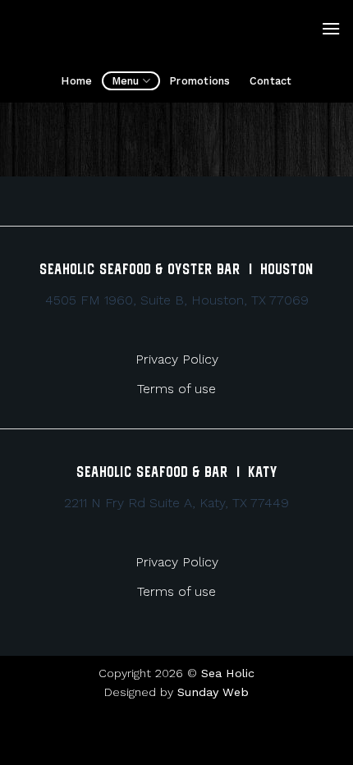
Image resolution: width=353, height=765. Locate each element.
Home (76, 81)
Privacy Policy (176, 359)
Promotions (200, 81)
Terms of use (176, 388)
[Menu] (331, 28)
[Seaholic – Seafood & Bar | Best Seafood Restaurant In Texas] (167, 29)
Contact (271, 81)
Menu (126, 81)
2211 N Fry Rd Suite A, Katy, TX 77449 (176, 503)
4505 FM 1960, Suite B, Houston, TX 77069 (177, 300)
